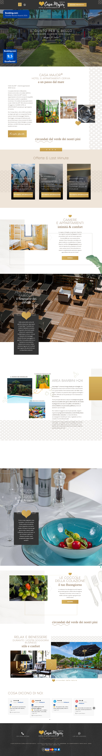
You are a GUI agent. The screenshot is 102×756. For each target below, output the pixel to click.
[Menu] (19, 5)
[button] (8, 711)
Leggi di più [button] (12, 710)
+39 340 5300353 (79, 742)
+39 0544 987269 (22, 742)
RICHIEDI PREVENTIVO (77, 4)
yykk (59, 750)
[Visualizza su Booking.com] (11, 701)
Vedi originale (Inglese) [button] (37, 713)
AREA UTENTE (49, 750)
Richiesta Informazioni (23, 195)
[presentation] (49, 236)
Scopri (70, 602)
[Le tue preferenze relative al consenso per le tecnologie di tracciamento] (100, 567)
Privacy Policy (83, 749)
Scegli (70, 258)
